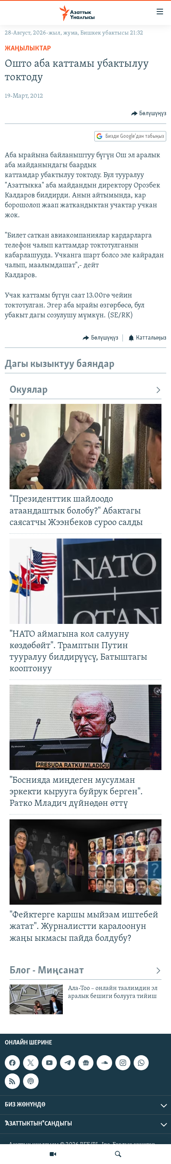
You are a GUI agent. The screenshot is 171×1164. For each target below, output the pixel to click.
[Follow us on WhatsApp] (141, 1062)
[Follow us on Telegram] (67, 1062)
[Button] (149, 113)
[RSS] (12, 1081)
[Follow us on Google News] (85, 1062)
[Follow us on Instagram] (122, 1062)
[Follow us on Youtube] (49, 1062)
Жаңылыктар (28, 48)
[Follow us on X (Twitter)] (30, 1062)
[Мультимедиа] (53, 1154)
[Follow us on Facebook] (12, 1062)
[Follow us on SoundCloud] (104, 1062)
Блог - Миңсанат (47, 970)
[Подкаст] (30, 1081)
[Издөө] (118, 1154)
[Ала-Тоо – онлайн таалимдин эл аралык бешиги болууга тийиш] (36, 999)
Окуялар (29, 390)
